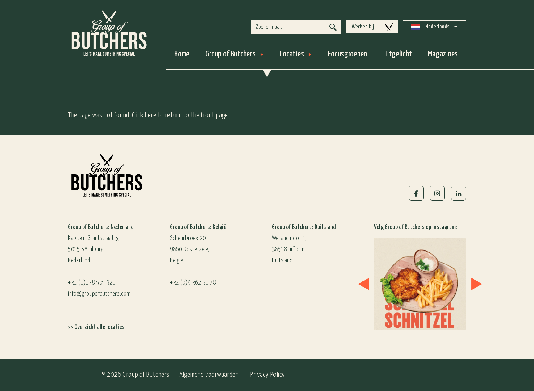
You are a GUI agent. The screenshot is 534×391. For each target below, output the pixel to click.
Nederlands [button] (437, 27)
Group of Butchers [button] (231, 54)
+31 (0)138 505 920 (91, 283)
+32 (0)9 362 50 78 (193, 283)
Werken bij (363, 27)
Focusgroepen (347, 54)
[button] (363, 283)
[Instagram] (437, 193)
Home (181, 54)
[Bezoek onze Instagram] (408, 284)
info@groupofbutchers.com (99, 294)
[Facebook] (416, 193)
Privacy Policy (267, 374)
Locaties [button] (292, 54)
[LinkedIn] (458, 193)
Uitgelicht (397, 54)
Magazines (443, 54)
